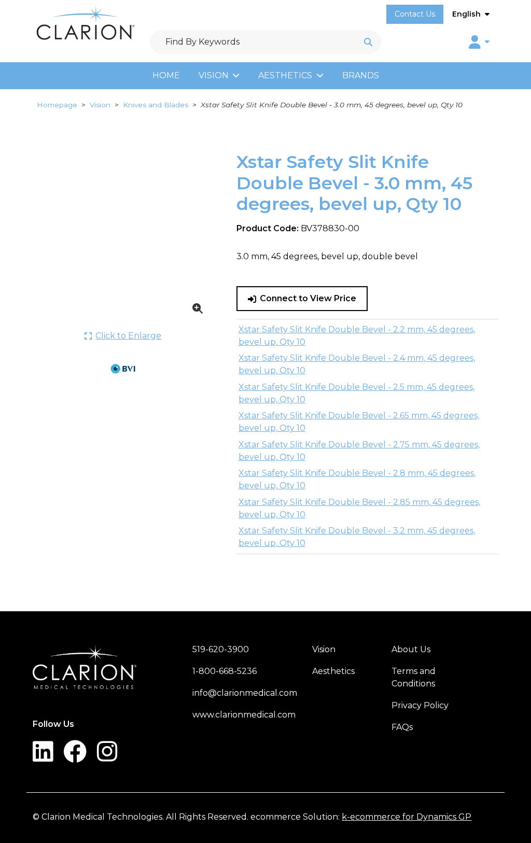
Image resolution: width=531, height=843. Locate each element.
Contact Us (415, 14)
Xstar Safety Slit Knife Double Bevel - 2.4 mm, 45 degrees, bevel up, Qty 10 (357, 364)
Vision (214, 75)
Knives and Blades (155, 105)
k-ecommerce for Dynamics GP (406, 817)
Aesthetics (285, 75)
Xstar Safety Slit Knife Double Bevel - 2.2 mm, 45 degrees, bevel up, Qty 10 (357, 336)
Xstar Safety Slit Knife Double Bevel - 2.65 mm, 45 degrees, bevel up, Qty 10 (359, 422)
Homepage (57, 105)
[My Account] (479, 42)
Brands (360, 75)
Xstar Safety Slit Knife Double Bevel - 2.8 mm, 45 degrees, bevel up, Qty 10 (357, 479)
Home (166, 75)
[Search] (368, 42)
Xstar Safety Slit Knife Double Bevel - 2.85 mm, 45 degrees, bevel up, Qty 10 (359, 508)
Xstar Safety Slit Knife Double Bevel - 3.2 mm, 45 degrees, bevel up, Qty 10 (357, 537)
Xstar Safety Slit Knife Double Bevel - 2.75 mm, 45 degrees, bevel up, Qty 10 (359, 451)
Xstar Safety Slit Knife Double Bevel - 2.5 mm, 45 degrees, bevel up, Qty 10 (356, 393)
